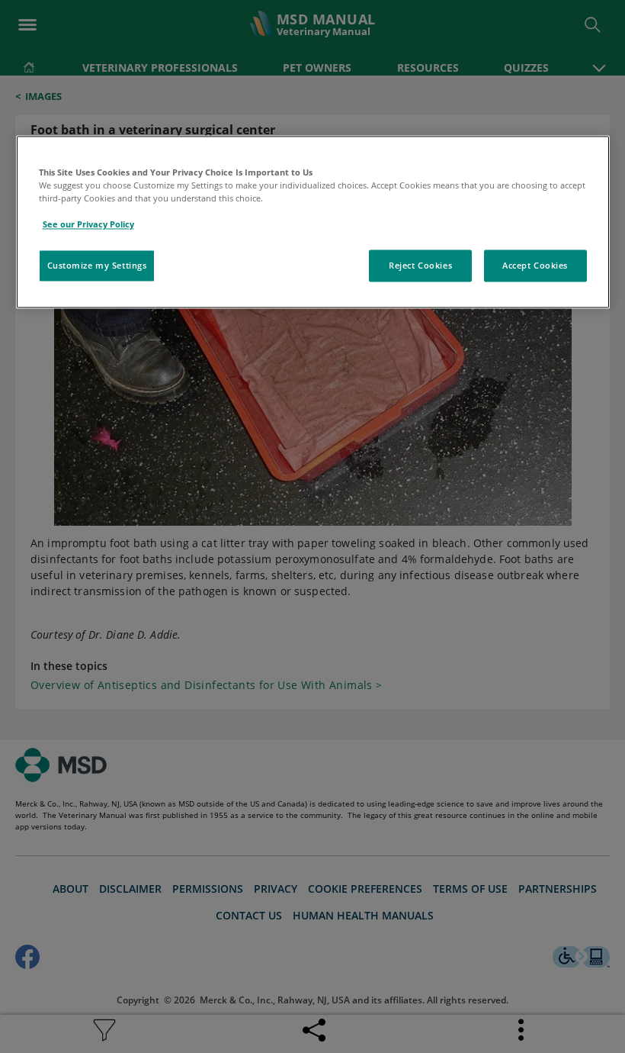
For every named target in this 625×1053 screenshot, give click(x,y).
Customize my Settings (97, 266)
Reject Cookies (420, 266)
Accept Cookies (535, 266)
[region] (313, 221)
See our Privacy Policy (88, 224)
